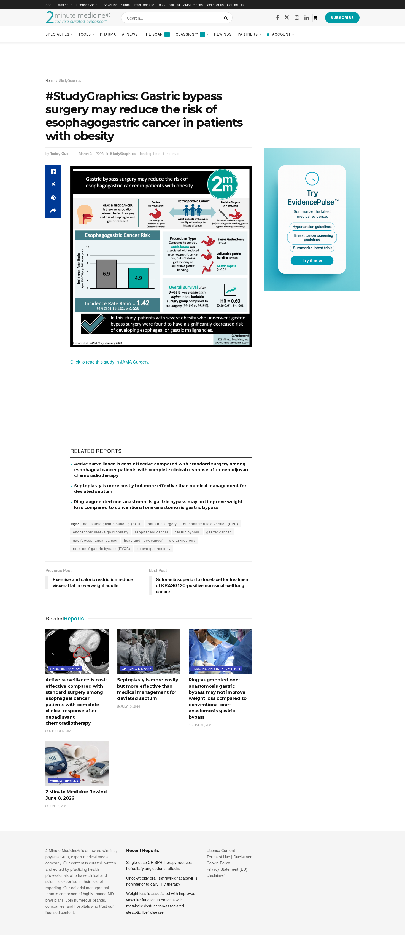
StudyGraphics (70, 80)
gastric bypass (187, 532)
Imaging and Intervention (216, 668)
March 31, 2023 (91, 153)
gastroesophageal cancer (95, 540)
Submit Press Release (137, 4)
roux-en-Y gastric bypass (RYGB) (101, 548)
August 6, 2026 (60, 731)
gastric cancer (218, 532)
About (49, 4)
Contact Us (235, 4)
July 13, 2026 (130, 706)
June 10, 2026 (201, 724)
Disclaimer (216, 875)
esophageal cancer (151, 532)
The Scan (156, 34)
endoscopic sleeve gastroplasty (100, 532)
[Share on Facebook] (53, 171)
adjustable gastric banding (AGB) (112, 523)
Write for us (215, 4)
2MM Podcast (193, 4)
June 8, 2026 (58, 806)
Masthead (65, 4)
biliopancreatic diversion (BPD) (210, 523)
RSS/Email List (169, 4)
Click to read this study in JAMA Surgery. (110, 362)
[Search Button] (227, 17)
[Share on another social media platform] (53, 211)
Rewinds (223, 34)
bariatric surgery (162, 523)
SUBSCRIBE (342, 17)
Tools (85, 34)
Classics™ (189, 34)
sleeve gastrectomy (154, 548)
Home (50, 80)
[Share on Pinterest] (53, 198)
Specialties (57, 34)
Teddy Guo (59, 153)
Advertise (111, 4)
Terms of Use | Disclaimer (229, 856)
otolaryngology (182, 540)
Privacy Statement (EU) (227, 869)
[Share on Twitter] (53, 184)
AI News (130, 34)
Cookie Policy (218, 863)
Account (281, 34)
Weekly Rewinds (64, 780)
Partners (248, 34)
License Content (88, 4)
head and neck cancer (143, 540)
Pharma (108, 34)
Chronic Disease (65, 668)
